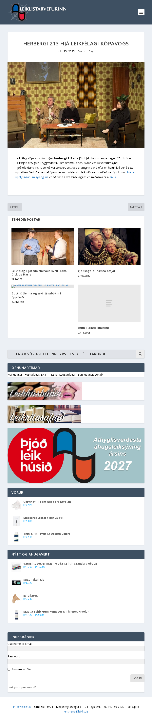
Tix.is (112, 177)
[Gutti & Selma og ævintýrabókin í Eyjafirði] (42, 286)
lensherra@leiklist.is (76, 711)
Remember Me (21, 669)
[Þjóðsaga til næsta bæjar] (109, 246)
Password (14, 656)
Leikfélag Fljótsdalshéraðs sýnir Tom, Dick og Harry (39, 272)
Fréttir (82, 51)
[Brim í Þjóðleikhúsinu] (109, 303)
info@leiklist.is (22, 707)
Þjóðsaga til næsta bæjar (96, 271)
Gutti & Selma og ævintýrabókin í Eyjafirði (36, 295)
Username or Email (20, 644)
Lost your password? (22, 687)
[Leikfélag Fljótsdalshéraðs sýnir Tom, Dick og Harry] (42, 246)
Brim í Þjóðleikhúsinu (93, 328)
